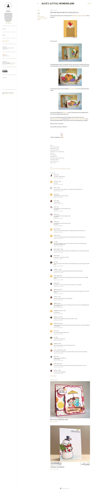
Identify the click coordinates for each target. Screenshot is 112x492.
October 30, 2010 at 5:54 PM (58, 307)
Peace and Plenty (72, 88)
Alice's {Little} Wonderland (58, 3)
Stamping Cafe (57, 317)
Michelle (55, 235)
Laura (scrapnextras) (58, 350)
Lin (54, 241)
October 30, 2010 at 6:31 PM (58, 327)
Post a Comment (55, 469)
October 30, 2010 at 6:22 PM (58, 320)
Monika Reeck (56, 363)
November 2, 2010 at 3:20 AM (58, 360)
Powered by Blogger (65, 488)
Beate (55, 356)
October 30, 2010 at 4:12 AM (58, 190)
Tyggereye (56, 303)
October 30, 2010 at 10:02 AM (58, 266)
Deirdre (55, 255)
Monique (55, 283)
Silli (55, 194)
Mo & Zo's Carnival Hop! (59, 419)
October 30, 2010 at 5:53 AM (58, 203)
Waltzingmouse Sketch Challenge (79, 15)
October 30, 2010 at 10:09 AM (58, 272)
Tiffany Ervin (57, 323)
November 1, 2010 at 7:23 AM (58, 353)
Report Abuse (5, 41)
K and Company (40, 16)
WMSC (38, 19)
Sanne (55, 174)
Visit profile (8, 23)
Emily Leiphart (57, 249)
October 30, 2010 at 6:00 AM (58, 218)
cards (38, 15)
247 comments (55, 421)
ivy (54, 337)
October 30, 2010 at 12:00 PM (58, 279)
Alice (8, 11)
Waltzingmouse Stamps (42, 18)
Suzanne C (56, 296)
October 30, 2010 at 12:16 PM (58, 286)
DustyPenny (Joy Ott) (58, 310)
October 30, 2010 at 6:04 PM (58, 313)
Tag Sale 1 (65, 112)
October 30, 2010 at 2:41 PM (58, 293)
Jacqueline (56, 343)
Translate (11, 64)
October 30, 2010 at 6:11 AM (58, 232)
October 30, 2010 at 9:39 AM (58, 258)
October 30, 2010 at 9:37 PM (58, 340)
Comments (6, 55)
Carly (55, 330)
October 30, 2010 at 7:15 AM (58, 252)
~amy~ (55, 200)
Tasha (55, 206)
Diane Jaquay (56, 275)
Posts (5, 54)
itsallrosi (56, 181)
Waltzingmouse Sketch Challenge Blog (77, 118)
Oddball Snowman (57, 467)
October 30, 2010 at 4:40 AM (58, 197)
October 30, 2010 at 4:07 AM (58, 184)
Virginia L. (56, 269)
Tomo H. (55, 187)
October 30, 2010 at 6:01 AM (58, 225)
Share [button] (38, 10)
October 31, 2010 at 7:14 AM (58, 346)
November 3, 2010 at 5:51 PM (58, 373)
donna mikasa (56, 289)
